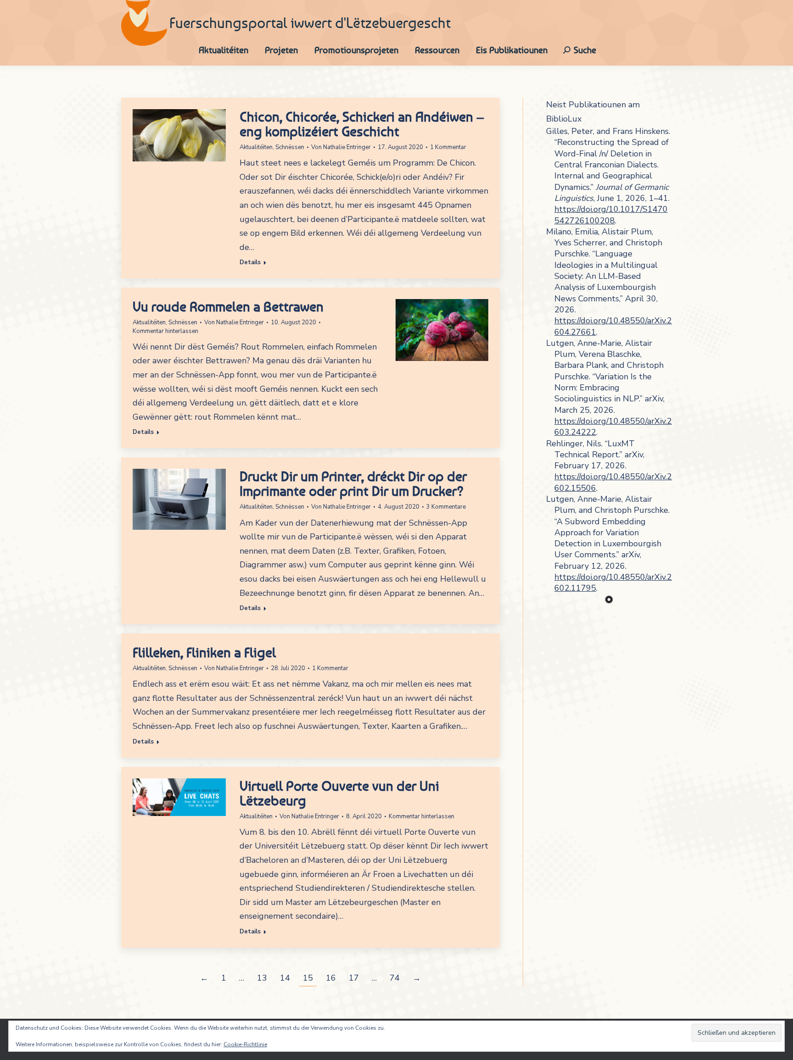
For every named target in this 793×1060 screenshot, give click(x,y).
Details (250, 262)
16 (331, 977)
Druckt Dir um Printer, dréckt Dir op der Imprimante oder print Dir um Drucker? (353, 483)
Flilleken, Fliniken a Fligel (204, 652)
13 (262, 977)
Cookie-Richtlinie (245, 1044)
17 (354, 977)
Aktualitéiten (256, 147)
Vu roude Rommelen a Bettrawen (228, 306)
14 (285, 977)
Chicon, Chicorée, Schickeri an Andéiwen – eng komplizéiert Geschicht (362, 123)
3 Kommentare (446, 507)
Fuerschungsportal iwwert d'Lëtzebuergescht (310, 23)
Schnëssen (289, 147)
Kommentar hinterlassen (165, 331)
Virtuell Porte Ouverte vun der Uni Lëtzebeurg (339, 793)
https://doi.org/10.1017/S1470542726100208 (611, 215)
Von (341, 147)
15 (308, 977)
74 (395, 977)
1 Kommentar (448, 147)
